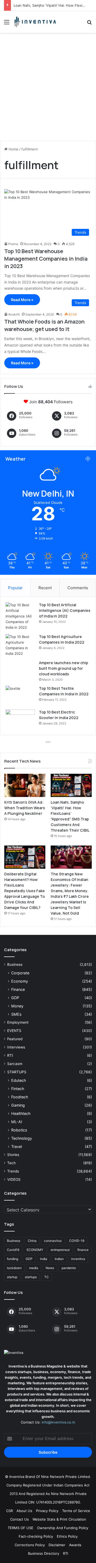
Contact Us (19, 1519)
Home (12, 149)
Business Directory (43, 1553)
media (33, 1268)
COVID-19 (76, 1241)
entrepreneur (60, 1250)
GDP (15, 997)
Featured (14, 1039)
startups (31, 1277)
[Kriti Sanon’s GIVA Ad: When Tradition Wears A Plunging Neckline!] (24, 785)
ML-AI (16, 1121)
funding (12, 1259)
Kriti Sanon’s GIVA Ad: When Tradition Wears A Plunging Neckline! (24, 808)
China (32, 1241)
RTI (10, 1055)
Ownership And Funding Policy (62, 1528)
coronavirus (53, 1241)
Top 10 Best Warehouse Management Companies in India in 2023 (45, 259)
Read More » (22, 299)
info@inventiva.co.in (58, 1422)
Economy (19, 981)
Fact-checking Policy (36, 1536)
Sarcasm (14, 1064)
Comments (77, 587)
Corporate (20, 973)
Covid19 (13, 1250)
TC (46, 1277)
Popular (15, 587)
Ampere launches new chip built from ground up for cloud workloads (63, 668)
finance (83, 1250)
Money (17, 1006)
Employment (18, 1022)
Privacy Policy (47, 1511)
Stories (13, 1155)
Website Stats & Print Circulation (59, 1519)
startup (12, 1277)
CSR (9, 1511)
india (43, 1259)
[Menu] (6, 24)
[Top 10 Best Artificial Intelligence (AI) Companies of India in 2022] (20, 616)
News (50, 1268)
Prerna (13, 244)
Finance (18, 989)
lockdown (14, 1268)
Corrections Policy (30, 1545)
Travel (16, 1146)
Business (14, 964)
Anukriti (14, 314)
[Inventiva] (34, 22)
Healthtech (20, 1113)
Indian (59, 1259)
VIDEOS (14, 1179)
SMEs (16, 1014)
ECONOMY (35, 1250)
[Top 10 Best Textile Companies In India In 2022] (20, 696)
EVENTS (14, 1030)
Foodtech (19, 1097)
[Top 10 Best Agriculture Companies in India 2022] (20, 645)
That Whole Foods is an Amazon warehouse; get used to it (44, 325)
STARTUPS (16, 1072)
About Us (24, 1511)
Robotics (19, 1130)
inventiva (78, 1259)
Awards (75, 1545)
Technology (21, 1138)
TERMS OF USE (20, 1528)
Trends (13, 1171)
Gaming (18, 1105)
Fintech (17, 1088)
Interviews (16, 1047)
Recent (45, 587)
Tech (11, 1163)
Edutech (18, 1080)
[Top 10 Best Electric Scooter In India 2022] (20, 719)
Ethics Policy (67, 1536)
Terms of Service (76, 1511)
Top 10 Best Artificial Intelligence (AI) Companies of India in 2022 (64, 610)
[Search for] (89, 24)
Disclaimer (57, 1545)
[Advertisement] (48, 89)
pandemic (69, 1268)
